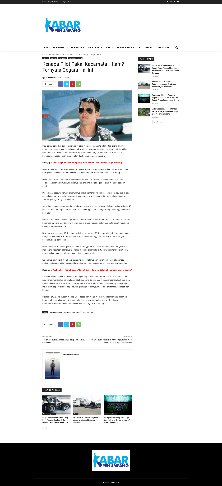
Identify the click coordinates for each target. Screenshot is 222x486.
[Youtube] (178, 1)
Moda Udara (72, 58)
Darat (75, 414)
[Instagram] (171, 1)
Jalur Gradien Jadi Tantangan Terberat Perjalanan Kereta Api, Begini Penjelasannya (165, 111)
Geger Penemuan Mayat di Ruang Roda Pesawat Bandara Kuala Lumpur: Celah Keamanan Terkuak (55, 420)
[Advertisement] (132, 25)
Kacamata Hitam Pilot (72, 312)
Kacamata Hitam (56, 312)
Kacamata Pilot (87, 312)
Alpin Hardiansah (54, 77)
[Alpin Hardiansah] (44, 77)
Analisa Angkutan (49, 414)
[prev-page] (44, 428)
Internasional (63, 58)
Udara (80, 58)
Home (44, 54)
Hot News (52, 54)
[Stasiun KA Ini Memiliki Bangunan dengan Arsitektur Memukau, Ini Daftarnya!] (87, 405)
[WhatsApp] (78, 84)
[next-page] (48, 428)
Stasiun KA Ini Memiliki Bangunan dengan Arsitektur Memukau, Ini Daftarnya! (85, 420)
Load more (158, 122)
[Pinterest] (72, 84)
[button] (176, 47)
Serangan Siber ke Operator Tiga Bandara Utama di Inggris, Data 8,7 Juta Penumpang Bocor (117, 420)
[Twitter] (174, 1)
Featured (45, 58)
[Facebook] (167, 1)
